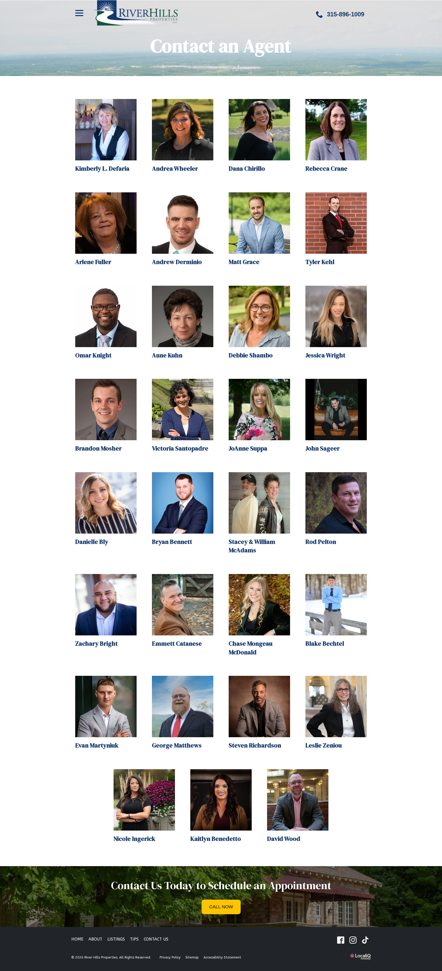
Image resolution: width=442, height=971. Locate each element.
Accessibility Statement (222, 957)
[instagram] (352, 940)
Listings (116, 939)
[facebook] (340, 940)
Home (77, 939)
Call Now (221, 906)
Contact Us (156, 939)
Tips (134, 939)
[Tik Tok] (365, 940)
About (95, 939)
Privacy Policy (170, 957)
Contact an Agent (221, 46)
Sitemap (192, 957)
